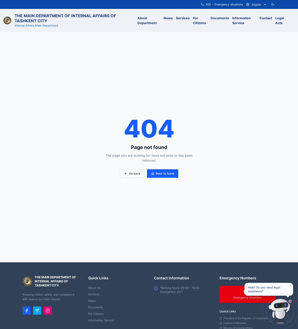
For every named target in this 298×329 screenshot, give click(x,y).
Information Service (101, 320)
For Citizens (96, 313)
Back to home (165, 173)
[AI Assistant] (280, 311)
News (92, 300)
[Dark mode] (272, 4)
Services (94, 294)
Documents (95, 307)
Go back (134, 173)
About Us (94, 287)
